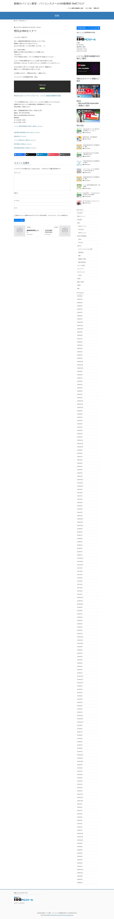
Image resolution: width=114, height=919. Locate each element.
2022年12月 (80, 440)
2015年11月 (80, 640)
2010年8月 (79, 846)
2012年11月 (80, 758)
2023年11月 (80, 404)
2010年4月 (79, 856)
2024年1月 (79, 397)
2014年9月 (79, 686)
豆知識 (78, 285)
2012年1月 (79, 790)
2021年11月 (80, 482)
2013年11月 (80, 718)
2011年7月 (79, 810)
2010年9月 (79, 843)
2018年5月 (79, 541)
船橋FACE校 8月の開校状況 (90, 137)
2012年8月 (79, 768)
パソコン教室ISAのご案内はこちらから (25, 140)
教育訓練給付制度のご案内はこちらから (25, 148)
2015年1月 (79, 673)
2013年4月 (79, 741)
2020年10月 (80, 525)
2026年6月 (79, 302)
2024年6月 (79, 381)
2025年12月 (80, 322)
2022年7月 (79, 456)
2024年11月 (80, 364)
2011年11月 (80, 797)
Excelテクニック (82, 226)
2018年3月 (79, 548)
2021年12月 (80, 479)
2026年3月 (79, 312)
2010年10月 (80, 840)
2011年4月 (79, 820)
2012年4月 (79, 781)
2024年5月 (79, 384)
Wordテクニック (82, 232)
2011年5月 (79, 817)
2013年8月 (79, 728)
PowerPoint (81, 229)
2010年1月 (79, 866)
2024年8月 (79, 374)
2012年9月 (79, 764)
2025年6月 (79, 342)
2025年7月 (79, 338)
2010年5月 (79, 853)
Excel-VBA (79, 213)
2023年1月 (79, 437)
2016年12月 (80, 597)
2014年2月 (79, 709)
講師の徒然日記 (82, 262)
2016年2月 (79, 630)
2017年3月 (79, 587)
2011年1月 (79, 830)
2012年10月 (80, 761)
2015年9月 (79, 646)
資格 (78, 288)
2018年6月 (79, 538)
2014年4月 (79, 702)
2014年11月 (80, 679)
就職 (79, 255)
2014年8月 (79, 689)
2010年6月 (79, 849)
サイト (16, 208)
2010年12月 (80, 833)
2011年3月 (79, 823)
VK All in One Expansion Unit (67, 915)
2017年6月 (79, 577)
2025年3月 (79, 351)
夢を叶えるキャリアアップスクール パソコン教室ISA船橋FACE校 (37, 96)
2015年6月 (79, 656)
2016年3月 (79, 627)
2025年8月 (79, 335)
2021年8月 (79, 492)
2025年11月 (80, 325)
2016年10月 (80, 604)
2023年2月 (79, 433)
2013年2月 (79, 748)
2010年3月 (79, 859)
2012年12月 (80, 754)
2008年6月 (79, 882)
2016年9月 (79, 607)
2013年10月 (80, 722)
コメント (17, 172)
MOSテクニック (81, 216)
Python (80, 275)
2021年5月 (79, 502)
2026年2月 (79, 315)
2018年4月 (79, 545)
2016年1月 (79, 633)
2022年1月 (79, 476)
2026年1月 (79, 319)
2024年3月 (79, 391)
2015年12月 (80, 636)
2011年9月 (79, 804)
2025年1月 (79, 358)
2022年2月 (79, 473)
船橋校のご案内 (82, 259)
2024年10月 (80, 368)
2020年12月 (80, 519)
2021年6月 (79, 499)
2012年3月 (79, 784)
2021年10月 (80, 486)
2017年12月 (80, 558)
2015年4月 (79, 663)
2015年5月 (79, 659)
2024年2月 (79, 394)
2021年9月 (79, 489)
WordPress (48, 915)
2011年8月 (79, 807)
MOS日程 (79, 219)
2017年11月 (80, 561)
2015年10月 (80, 643)
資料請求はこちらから (20, 136)
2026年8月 (79, 296)
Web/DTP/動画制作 (82, 236)
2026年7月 (79, 299)
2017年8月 (79, 571)
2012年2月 (79, 787)
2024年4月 (79, 387)
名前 (16, 193)
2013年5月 (79, 738)
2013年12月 (80, 715)
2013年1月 (79, 751)
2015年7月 (79, 653)
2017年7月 (79, 574)
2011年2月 (79, 827)
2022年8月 (79, 453)
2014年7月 (79, 692)
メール (16, 200)
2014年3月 (79, 705)
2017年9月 (79, 568)
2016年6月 (79, 617)
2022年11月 (80, 443)
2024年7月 (79, 378)
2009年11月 (80, 872)
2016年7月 (79, 614)
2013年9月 (79, 725)
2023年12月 (80, 400)
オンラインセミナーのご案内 (85, 249)
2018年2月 (79, 551)
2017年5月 (79, 581)
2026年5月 (79, 306)
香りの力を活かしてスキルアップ (91, 201)
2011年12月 (80, 794)
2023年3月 (79, 430)
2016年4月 (79, 623)
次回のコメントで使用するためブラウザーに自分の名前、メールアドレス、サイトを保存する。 (42, 215)
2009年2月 (79, 879)
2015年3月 (79, 666)
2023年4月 (79, 427)
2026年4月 (79, 309)
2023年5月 (79, 423)
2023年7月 (79, 417)
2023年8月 (79, 414)
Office (78, 223)
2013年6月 (79, 735)
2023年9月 (79, 410)
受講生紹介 (81, 252)
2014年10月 (80, 682)
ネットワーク (80, 268)
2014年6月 (79, 695)
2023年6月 (79, 420)
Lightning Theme (56, 915)
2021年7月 (79, 496)
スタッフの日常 (81, 265)
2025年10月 (80, 328)
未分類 (78, 278)
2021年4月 (79, 505)
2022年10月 (80, 446)
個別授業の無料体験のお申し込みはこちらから (27, 132)
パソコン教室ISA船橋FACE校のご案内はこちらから (28, 126)
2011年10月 (80, 800)
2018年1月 (79, 555)
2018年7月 (79, 535)
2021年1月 (79, 515)
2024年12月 (80, 361)
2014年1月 (79, 712)
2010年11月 (80, 836)
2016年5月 (79, 620)
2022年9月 (79, 450)
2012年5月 (79, 777)
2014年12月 (80, 676)
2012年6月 (79, 774)
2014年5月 (79, 699)
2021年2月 (79, 512)
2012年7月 (79, 771)
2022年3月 (79, 469)
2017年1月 (79, 594)
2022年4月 (79, 466)
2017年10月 (80, 564)
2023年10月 (80, 407)
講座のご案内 (80, 281)
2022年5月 (79, 463)
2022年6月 (79, 460)
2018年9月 (79, 528)
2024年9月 (79, 371)
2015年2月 (79, 669)
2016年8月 (79, 610)
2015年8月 (79, 650)
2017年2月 (79, 591)
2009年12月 (80, 869)
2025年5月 (79, 345)
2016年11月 (80, 600)
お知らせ (79, 245)
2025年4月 (79, 348)
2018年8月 (79, 532)
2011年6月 (79, 813)
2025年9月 (79, 332)
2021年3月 (79, 509)
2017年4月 (79, 584)
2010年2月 (79, 863)
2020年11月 (80, 522)
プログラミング (81, 272)
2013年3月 (79, 745)
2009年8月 (79, 876)
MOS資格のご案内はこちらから (23, 144)
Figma (79, 239)
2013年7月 (79, 732)
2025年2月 (79, 355)
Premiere (80, 242)
